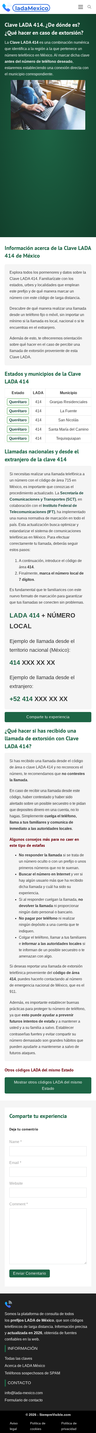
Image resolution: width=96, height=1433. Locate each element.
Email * (15, 1163)
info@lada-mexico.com (24, 1393)
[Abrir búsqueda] (89, 7)
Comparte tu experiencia (48, 717)
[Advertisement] (48, 180)
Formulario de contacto (24, 1400)
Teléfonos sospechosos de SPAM (32, 1373)
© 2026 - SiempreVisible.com (48, 1414)
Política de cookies (37, 1426)
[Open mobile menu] (80, 7)
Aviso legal (14, 1426)
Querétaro (18, 402)
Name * (15, 1142)
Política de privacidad (69, 1426)
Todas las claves (18, 1358)
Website (16, 1183)
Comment (18, 1204)
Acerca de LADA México (25, 1366)
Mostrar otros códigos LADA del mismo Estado (48, 1085)
